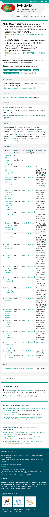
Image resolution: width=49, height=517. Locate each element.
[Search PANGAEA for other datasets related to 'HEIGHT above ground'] (11, 164)
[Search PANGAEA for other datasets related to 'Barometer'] (42, 357)
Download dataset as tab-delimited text (19, 390)
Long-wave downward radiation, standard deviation (8, 314)
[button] (28, 73)
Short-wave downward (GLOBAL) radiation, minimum (9, 195)
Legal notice (5, 509)
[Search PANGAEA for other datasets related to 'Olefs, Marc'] (34, 167)
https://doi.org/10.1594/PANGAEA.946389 (25, 54)
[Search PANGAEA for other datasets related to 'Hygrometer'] (43, 353)
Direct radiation (8, 213)
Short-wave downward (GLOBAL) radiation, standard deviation (9, 183)
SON (4, 127)
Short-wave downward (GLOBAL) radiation (9, 170)
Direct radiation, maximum (8, 247)
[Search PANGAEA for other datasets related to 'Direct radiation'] (12, 214)
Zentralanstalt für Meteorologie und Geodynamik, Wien (21, 49)
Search (18, 16)
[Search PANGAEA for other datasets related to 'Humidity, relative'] (11, 353)
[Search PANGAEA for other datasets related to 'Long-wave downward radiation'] (12, 302)
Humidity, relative (8, 352)
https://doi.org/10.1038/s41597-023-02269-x (16, 488)
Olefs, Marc (8, 24)
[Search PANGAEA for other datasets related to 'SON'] (15, 127)
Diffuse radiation (8, 256)
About (36, 16)
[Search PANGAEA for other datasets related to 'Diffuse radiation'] (12, 257)
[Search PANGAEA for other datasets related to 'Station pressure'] (12, 357)
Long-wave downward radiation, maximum (8, 334)
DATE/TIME (8, 155)
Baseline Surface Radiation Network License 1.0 (20, 369)
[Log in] (45, 1)
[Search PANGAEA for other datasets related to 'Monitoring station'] (16, 134)
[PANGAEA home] (8, 6)
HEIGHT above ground (7, 162)
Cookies (4, 511)
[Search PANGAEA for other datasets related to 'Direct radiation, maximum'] (13, 248)
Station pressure (8, 357)
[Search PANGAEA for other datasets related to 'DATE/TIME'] (6, 157)
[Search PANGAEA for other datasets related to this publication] (34, 88)
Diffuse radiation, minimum (8, 279)
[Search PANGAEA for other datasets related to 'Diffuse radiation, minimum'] (12, 281)
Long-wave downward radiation (8, 301)
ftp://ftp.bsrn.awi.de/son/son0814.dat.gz (18, 88)
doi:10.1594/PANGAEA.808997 (16, 138)
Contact (44, 16)
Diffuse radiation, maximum (8, 290)
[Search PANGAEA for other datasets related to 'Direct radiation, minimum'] (12, 238)
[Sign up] (42, 1)
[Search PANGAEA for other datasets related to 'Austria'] (24, 131)
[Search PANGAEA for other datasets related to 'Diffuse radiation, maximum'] (13, 292)
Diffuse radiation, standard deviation (8, 269)
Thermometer (40, 342)
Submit (25, 16)
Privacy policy (31, 509)
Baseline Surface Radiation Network (17, 98)
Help (31, 16)
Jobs (11, 511)
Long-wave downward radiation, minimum (8, 323)
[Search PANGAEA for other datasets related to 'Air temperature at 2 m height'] (10, 348)
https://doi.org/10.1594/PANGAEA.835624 (25, 35)
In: (6, 40)
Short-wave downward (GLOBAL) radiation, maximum (9, 205)
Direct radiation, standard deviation (8, 226)
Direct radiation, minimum (8, 236)
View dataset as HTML (12, 396)
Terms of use (18, 509)
